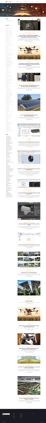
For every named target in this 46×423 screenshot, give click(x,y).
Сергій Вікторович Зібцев (9, 146)
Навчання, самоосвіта (8, 127)
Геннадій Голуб (8, 174)
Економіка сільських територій (8, 87)
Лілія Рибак (7, 182)
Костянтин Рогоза (8, 136)
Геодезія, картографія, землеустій (8, 74)
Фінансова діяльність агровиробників (8, 96)
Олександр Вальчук (8, 138)
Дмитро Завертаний (8, 157)
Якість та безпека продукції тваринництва (9, 38)
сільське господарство (9, 76)
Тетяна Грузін (7, 172)
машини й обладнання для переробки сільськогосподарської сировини (9, 83)
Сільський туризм (8, 72)
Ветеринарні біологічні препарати (8, 36)
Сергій (7, 164)
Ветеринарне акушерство (9, 28)
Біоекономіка (29, 269)
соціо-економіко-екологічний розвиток (9, 111)
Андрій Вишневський (8, 185)
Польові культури (10, 45)
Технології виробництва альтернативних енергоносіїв (9, 62)
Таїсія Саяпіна (7, 181)
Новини (14, 413)
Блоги (23, 1)
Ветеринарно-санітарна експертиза (9, 40)
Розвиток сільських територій (8, 121)
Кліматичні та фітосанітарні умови (9, 50)
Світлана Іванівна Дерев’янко (9, 195)
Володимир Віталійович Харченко (9, 184)
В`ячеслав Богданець (8, 147)
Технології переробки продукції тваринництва (9, 60)
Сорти (6, 45)
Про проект (17, 1)
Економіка (7, 75)
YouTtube (21, 417)
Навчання (32, 1)
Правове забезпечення (29, 347)
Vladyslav (7, 163)
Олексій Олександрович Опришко (9, 150)
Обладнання (7, 56)
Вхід (37, 1)
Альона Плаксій (8, 156)
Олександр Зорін (8, 165)
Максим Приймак (8, 167)
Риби (6, 43)
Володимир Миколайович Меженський (9, 143)
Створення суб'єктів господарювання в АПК (8, 92)
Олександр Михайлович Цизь (9, 175)
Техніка (29, 322)
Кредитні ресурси (8, 128)
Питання (26, 1)
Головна (15, 11)
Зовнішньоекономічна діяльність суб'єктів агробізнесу (8, 99)
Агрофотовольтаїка (29, 301)
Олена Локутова (8, 173)
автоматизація (29, 139)
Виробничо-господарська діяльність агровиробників (9, 94)
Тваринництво (7, 71)
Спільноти (29, 1)
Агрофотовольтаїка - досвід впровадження (29, 272)
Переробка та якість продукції (9, 53)
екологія (7, 114)
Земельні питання (8, 126)
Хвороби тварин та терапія (9, 30)
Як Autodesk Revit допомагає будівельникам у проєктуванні (29, 142)
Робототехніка (28, 34)
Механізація (29, 138)
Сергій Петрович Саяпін (9, 137)
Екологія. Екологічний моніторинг (8, 109)
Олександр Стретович (8, 193)
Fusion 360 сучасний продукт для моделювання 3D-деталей (29, 244)
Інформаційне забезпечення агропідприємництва (9, 123)
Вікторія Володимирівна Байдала (9, 190)
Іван (6, 158)
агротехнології (7, 85)
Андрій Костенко (8, 166)
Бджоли (8, 43)
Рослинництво (7, 44)
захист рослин (10, 113)
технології (11, 44)
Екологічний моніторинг (9, 115)
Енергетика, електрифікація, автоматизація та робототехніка (9, 103)
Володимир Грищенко (8, 194)
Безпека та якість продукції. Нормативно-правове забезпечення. (9, 58)
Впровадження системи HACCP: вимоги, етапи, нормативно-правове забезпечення (9, 65)
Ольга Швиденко (8, 145)
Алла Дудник (7, 192)
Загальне (7, 29)
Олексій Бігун (7, 155)
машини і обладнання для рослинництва (9, 80)
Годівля (7, 116)
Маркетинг (10, 75)
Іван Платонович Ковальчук (9, 148)
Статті (20, 1)
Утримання (9, 116)
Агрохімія (7, 113)
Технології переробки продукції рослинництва (9, 55)
